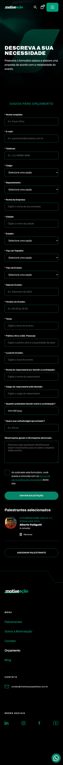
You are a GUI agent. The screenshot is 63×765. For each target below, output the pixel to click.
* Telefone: (10, 149)
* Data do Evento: (13, 285)
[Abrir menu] (52, 7)
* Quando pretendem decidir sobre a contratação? (30, 404)
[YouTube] (55, 723)
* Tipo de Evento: (13, 268)
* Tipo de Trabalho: (14, 251)
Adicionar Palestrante (31, 553)
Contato (10, 641)
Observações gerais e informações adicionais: (28, 438)
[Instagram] (23, 723)
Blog (8, 660)
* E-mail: (9, 132)
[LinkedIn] (7, 723)
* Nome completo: (14, 115)
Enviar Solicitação (31, 495)
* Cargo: (9, 166)
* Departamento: (13, 183)
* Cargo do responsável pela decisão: (24, 387)
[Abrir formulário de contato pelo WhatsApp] (56, 758)
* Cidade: (9, 217)
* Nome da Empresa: (15, 200)
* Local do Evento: (14, 353)
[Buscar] (35, 7)
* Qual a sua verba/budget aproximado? (25, 421)
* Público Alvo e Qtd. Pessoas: (20, 336)
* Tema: (8, 319)
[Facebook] (39, 723)
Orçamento (12, 650)
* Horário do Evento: (15, 302)
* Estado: (9, 234)
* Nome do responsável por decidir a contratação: (30, 370)
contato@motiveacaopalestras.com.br (29, 686)
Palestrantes (13, 622)
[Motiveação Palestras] (14, 7)
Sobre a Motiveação (18, 631)
